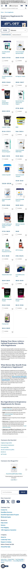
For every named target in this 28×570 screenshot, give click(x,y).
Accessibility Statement (18, 560)
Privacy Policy (11, 559)
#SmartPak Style (5, 547)
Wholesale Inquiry (6, 517)
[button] (25, 8)
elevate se (3, 452)
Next (26, 470)
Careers (2, 562)
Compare (6, 60)
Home (2, 12)
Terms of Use (4, 559)
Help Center (4, 523)
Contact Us (4, 510)
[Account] (6, 6)
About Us (3, 537)
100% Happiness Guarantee (8, 530)
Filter (5, 30)
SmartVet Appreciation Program (10, 514)
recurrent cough (6, 379)
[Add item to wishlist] (12, 61)
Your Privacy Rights (19, 559)
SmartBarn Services (6, 512)
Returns (3, 525)
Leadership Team (6, 539)
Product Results (6, 34)
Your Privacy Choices (7, 560)
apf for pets (3, 454)
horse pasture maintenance (7, 445)
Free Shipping (5, 527)
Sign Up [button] (23, 492)
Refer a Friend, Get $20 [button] (7, 544)
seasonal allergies (9, 414)
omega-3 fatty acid (6, 409)
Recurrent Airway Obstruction (19, 376)
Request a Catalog (6, 542)
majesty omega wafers (6, 443)
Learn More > (14, 479)
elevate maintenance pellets (7, 449)
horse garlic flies (5, 447)
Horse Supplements (9, 12)
